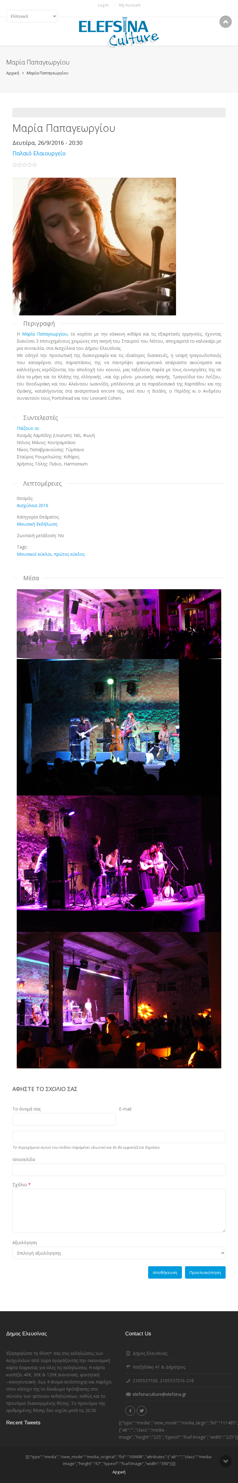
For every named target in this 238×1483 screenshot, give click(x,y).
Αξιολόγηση (24, 1242)
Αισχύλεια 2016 (32, 505)
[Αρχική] (119, 32)
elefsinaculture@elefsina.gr (159, 1394)
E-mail (125, 1109)
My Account (129, 5)
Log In (103, 5)
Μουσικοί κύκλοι (34, 554)
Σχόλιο (21, 1184)
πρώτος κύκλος (69, 554)
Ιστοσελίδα (23, 1159)
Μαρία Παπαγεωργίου (47, 73)
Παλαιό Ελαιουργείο (39, 153)
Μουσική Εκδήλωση (37, 524)
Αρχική (12, 73)
